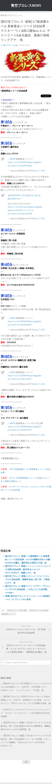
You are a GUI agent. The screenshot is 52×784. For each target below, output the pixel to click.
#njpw (30, 162)
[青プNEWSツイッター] (23, 775)
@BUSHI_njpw (32, 195)
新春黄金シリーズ (8, 614)
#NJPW (12, 159)
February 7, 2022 (38, 170)
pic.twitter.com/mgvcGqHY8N (20, 213)
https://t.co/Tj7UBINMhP (18, 162)
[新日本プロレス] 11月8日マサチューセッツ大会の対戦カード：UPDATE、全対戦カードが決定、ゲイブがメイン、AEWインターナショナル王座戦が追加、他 (26, 700)
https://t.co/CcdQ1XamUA (18, 207)
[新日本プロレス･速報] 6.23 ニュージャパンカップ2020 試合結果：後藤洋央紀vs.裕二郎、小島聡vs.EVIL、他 (27, 579)
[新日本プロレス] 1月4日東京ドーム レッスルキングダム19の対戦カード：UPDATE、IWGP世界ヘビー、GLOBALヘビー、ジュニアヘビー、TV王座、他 (26, 687)
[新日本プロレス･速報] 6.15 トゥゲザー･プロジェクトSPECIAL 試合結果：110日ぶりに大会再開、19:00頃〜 (28, 589)
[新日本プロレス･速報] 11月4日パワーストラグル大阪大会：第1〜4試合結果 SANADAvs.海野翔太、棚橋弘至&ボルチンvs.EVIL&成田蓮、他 (26, 726)
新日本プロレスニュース (11, 15)
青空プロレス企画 (10, 45)
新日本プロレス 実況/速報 (17, 610)
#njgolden (37, 162)
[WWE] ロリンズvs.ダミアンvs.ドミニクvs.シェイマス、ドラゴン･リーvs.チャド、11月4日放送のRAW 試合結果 (25, 713)
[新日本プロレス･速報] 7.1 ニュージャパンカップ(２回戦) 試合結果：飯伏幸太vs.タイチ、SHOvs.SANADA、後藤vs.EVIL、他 (27, 569)
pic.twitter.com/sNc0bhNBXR (19, 325)
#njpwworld (12, 210)
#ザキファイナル (25, 210)
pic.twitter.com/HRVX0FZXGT (20, 430)
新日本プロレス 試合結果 (39, 610)
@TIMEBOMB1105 (16, 195)
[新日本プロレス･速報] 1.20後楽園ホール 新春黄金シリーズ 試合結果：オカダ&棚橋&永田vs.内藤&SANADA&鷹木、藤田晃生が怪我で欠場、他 (27, 559)
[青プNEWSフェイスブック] (29, 775)
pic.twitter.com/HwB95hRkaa (20, 165)
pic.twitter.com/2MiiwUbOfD (19, 379)
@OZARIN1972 (14, 199)
